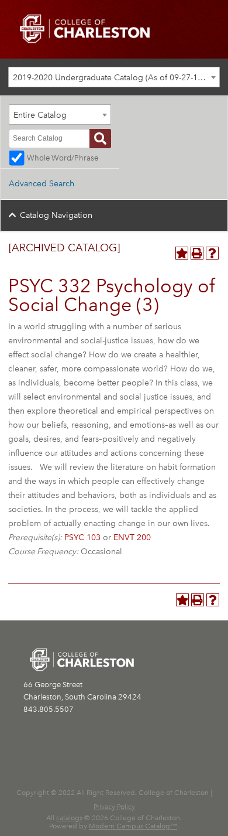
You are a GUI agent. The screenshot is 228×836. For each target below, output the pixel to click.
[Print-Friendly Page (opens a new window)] (197, 253)
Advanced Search (41, 184)
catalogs (69, 818)
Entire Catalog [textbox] (40, 115)
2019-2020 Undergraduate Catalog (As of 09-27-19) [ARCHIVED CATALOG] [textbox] (116, 78)
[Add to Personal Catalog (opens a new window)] (181, 253)
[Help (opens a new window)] (212, 253)
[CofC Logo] (85, 28)
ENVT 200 (132, 537)
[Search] (100, 138)
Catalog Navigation (56, 215)
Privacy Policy (114, 807)
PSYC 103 (82, 537)
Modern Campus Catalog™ (133, 826)
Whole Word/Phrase (62, 157)
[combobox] (114, 77)
